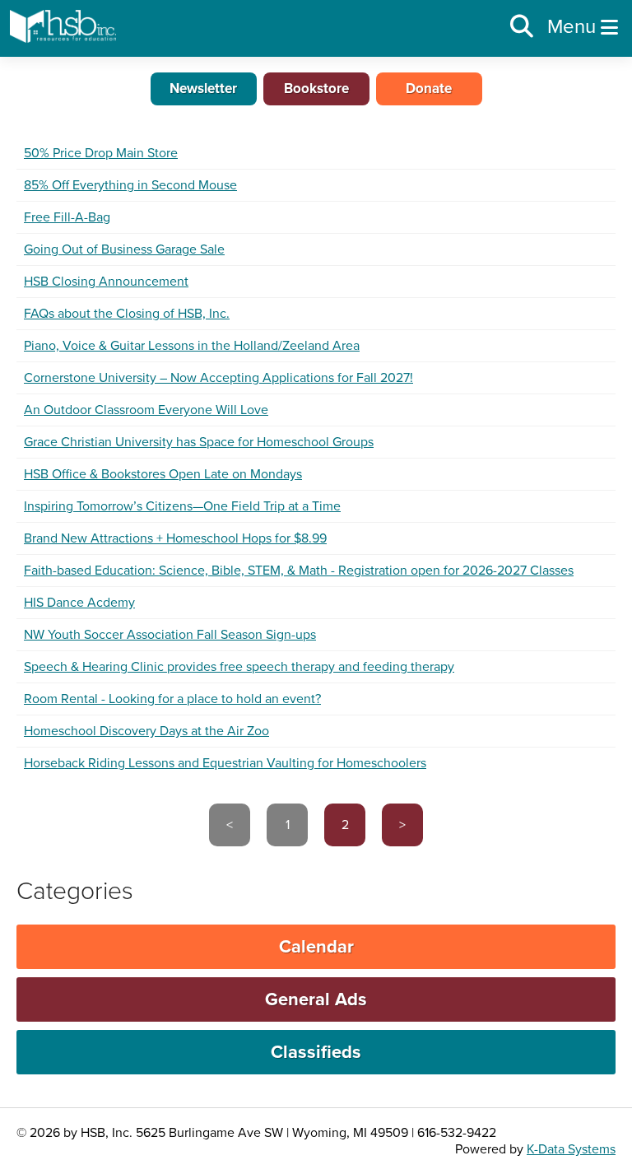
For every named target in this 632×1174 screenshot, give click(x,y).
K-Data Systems (571, 1149)
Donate (429, 88)
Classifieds (316, 1052)
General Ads (316, 999)
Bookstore (316, 88)
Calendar (316, 946)
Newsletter (203, 88)
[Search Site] (521, 27)
